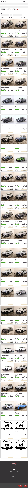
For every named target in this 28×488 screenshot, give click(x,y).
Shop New (2, 466)
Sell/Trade (13, 466)
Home (10, 466)
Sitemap (16, 468)
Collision (17, 466)
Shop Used (6, 466)
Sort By (21, 17)
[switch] (27, 1)
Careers (25, 466)
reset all (17, 9)
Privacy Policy (12, 468)
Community (21, 466)
